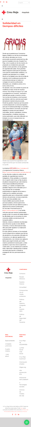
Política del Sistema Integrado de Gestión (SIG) (22, 305)
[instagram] (3, 2)
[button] (26, 422)
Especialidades (10, 340)
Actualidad (22, 287)
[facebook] (0, 2)
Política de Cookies (16, 411)
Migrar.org (22, 367)
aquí (21, 408)
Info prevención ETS (23, 372)
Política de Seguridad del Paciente (22, 318)
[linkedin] (6, 2)
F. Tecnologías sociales (23, 384)
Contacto (22, 273)
